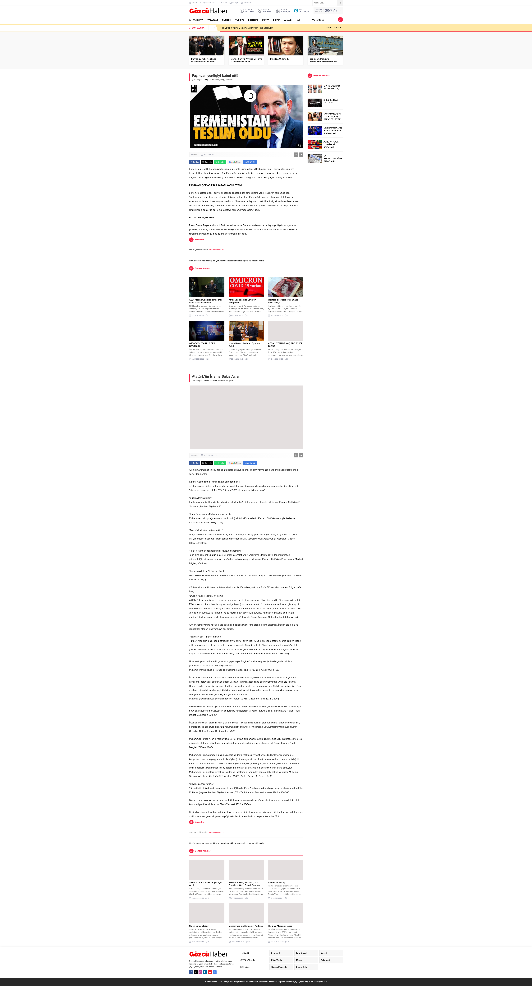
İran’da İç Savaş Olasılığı (231, 28)
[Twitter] (196, 972)
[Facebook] (191, 972)
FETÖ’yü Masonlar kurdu (280, 926)
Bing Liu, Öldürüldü (279, 59)
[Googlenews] (215, 972)
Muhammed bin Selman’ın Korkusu (246, 926)
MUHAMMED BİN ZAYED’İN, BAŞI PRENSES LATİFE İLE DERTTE (332, 118)
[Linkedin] (205, 972)
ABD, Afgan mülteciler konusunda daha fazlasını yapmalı (205, 301)
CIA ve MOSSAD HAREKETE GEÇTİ (332, 87)
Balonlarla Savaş (276, 882)
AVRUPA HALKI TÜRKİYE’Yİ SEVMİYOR (331, 144)
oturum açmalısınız (216, 250)
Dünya (206, 80)
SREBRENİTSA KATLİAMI (330, 101)
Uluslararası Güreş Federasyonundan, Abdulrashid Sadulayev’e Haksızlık (332, 133)
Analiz (206, 380)
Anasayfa (198, 80)
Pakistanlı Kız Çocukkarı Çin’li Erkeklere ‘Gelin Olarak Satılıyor (244, 884)
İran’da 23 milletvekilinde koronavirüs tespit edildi (203, 60)
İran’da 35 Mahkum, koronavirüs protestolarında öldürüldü (323, 62)
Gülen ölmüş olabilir (199, 926)
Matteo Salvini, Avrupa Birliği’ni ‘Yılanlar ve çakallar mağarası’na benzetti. (246, 62)
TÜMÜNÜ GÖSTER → (334, 28)
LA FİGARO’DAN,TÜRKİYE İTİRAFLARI (333, 158)
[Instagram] (200, 972)
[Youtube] (210, 972)
